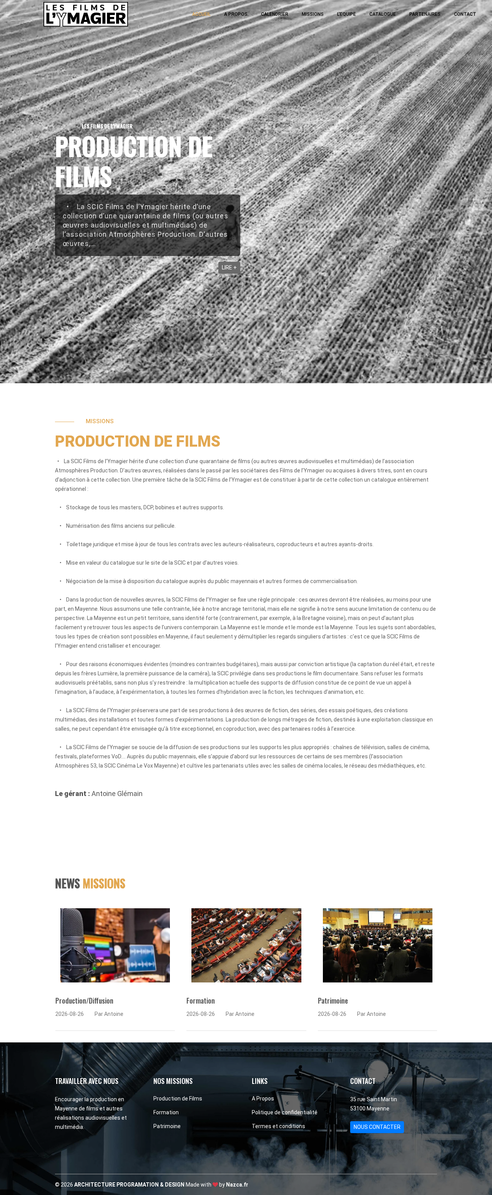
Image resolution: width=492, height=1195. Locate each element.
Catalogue (382, 14)
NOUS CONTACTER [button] (377, 1127)
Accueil (201, 14)
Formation (200, 1001)
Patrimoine (333, 1001)
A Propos (236, 14)
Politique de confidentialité (284, 1112)
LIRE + (229, 267)
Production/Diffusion (84, 1001)
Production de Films (177, 1098)
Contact (465, 14)
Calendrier (274, 14)
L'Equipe (346, 14)
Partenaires (424, 14)
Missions (313, 14)
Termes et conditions (278, 1126)
